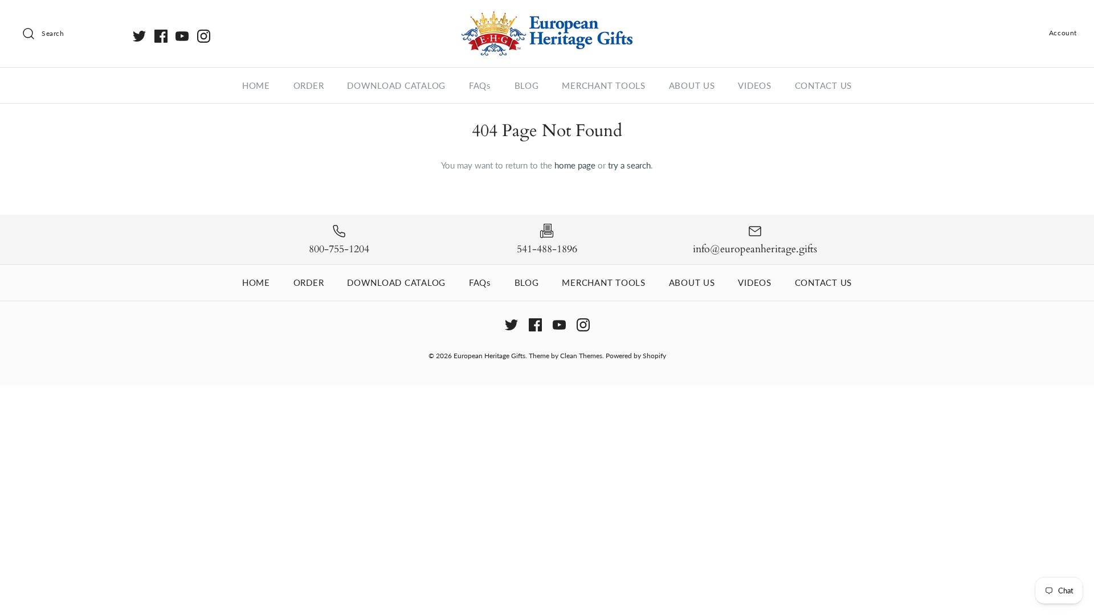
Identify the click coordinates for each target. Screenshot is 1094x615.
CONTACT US (823, 85)
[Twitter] (139, 36)
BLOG (527, 85)
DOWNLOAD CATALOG (396, 85)
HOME (256, 85)
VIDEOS (754, 85)
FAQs (480, 85)
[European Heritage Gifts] (547, 18)
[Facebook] (161, 36)
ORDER (308, 85)
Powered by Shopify (636, 355)
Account (1063, 32)
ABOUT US (692, 85)
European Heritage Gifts (489, 355)
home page (574, 165)
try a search (629, 165)
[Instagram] (203, 36)
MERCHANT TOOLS (604, 85)
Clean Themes (581, 355)
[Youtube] (182, 36)
